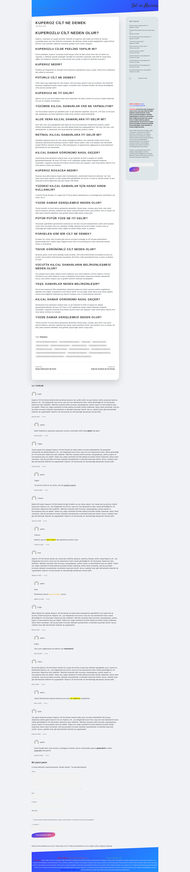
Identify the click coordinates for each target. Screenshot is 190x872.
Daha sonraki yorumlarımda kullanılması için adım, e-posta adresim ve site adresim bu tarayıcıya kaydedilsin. (64, 819)
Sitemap (109, 846)
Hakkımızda (63, 8)
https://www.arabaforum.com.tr (43, 846)
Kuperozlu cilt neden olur (79, 345)
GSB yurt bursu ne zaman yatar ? (138, 46)
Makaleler (44, 337)
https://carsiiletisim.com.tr (79, 846)
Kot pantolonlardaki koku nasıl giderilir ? (140, 70)
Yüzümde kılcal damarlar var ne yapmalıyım (78, 356)
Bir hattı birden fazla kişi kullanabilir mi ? (140, 37)
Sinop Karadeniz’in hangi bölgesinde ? (139, 55)
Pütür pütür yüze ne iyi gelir (44, 349)
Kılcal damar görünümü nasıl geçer (69, 342)
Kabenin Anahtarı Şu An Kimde (103, 369)
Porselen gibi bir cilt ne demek (97, 345)
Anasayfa (34, 8)
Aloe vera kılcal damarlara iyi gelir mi (47, 342)
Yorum (33, 771)
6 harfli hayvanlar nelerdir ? (136, 51)
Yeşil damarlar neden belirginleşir (77, 352)
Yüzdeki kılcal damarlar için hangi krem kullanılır (50, 356)
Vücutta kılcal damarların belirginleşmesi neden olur (51, 352)
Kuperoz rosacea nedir (99, 342)
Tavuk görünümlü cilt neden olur (100, 349)
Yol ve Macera (145, 5)
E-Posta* (34, 802)
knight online (94, 846)
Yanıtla (44, 416)
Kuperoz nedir (86, 342)
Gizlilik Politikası (43, 8)
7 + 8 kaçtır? (35, 824)
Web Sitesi (34, 810)
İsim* (33, 793)
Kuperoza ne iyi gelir (42, 345)
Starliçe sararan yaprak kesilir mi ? (138, 25)
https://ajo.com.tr (62, 846)
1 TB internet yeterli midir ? (136, 41)
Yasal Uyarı (54, 8)
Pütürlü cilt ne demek (61, 349)
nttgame (102, 846)
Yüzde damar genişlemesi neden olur (99, 352)
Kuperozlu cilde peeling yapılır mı (60, 345)
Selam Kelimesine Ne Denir (45, 369)
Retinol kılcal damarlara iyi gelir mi (79, 349)
